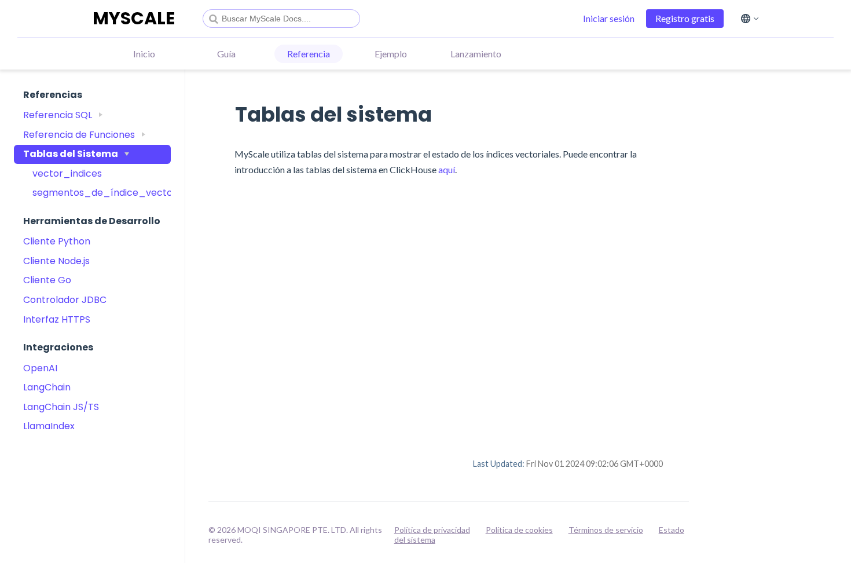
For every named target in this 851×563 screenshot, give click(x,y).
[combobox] (281, 18)
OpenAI (40, 368)
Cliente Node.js (56, 261)
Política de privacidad (432, 530)
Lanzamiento (475, 53)
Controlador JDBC (65, 299)
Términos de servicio (605, 530)
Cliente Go (47, 280)
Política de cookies (519, 530)
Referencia (308, 53)
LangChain (47, 387)
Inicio (144, 53)
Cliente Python (56, 241)
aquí (446, 169)
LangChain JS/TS (61, 407)
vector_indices (67, 173)
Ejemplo (391, 53)
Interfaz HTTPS (56, 319)
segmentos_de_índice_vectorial (97, 192)
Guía (226, 53)
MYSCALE (134, 18)
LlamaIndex (49, 426)
